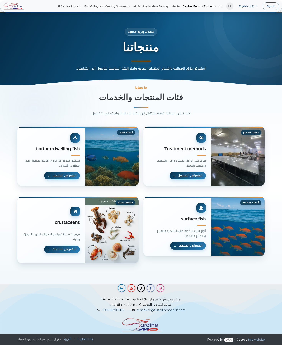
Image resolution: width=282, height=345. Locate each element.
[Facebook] (150, 288)
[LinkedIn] (121, 288)
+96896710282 (113, 310)
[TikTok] (141, 288)
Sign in (271, 6)
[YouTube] (131, 288)
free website (256, 339)
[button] (229, 6)
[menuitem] (69, 6)
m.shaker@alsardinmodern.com (161, 310)
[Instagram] (160, 288)
